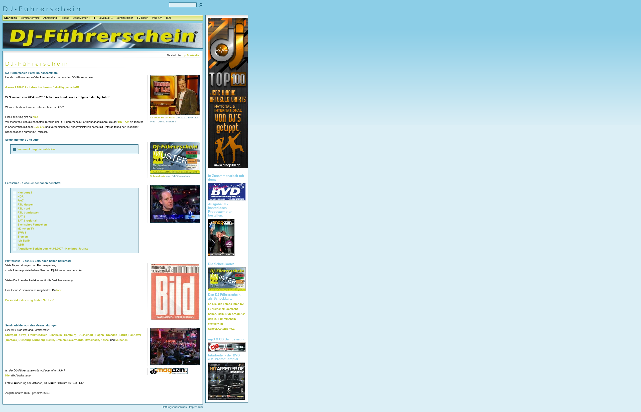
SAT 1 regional (27, 220)
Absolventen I (81, 17)
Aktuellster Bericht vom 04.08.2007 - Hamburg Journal (53, 248)
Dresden (111, 334)
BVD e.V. (156, 17)
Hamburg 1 (25, 192)
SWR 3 (22, 232)
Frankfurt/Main (37, 334)
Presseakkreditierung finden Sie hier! (29, 300)
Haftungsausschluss (174, 406)
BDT (169, 17)
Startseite (10, 17)
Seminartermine (30, 17)
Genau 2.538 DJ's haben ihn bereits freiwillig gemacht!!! (42, 87)
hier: (59, 290)
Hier (8, 375)
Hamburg (70, 334)
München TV (26, 228)
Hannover (134, 334)
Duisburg (25, 339)
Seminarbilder (124, 17)
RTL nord (24, 208)
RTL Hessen (26, 204)
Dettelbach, (92, 339)
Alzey (22, 334)
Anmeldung (50, 17)
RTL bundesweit (28, 212)
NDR (21, 196)
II (94, 17)
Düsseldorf (86, 334)
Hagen (99, 334)
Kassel (105, 339)
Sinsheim (56, 334)
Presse (65, 17)
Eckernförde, (75, 339)
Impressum (196, 406)
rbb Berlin (24, 240)
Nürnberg (38, 339)
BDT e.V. (123, 121)
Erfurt (123, 334)
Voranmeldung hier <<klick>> (36, 149)
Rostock (11, 339)
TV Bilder (142, 17)
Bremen (23, 236)
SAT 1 (21, 216)
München (121, 339)
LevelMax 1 (106, 17)
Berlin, (50, 339)
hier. (35, 116)
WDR (21, 244)
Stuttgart (11, 334)
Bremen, (61, 339)
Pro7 (21, 200)
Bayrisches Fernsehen (32, 224)
